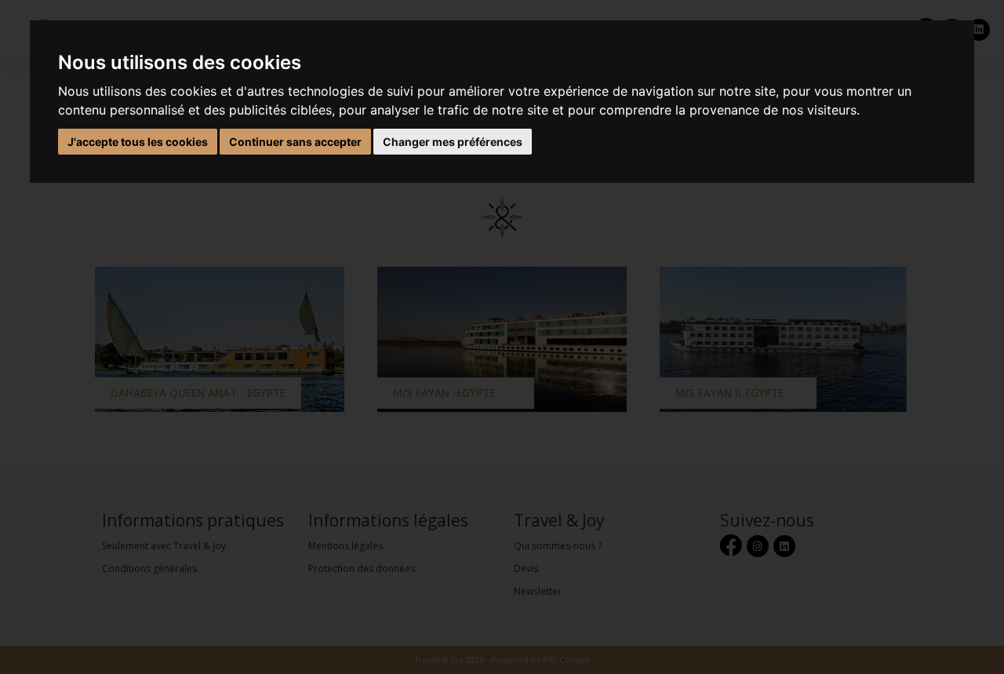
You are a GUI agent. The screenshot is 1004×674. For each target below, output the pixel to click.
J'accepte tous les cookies (137, 141)
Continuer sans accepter (295, 141)
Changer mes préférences (452, 141)
